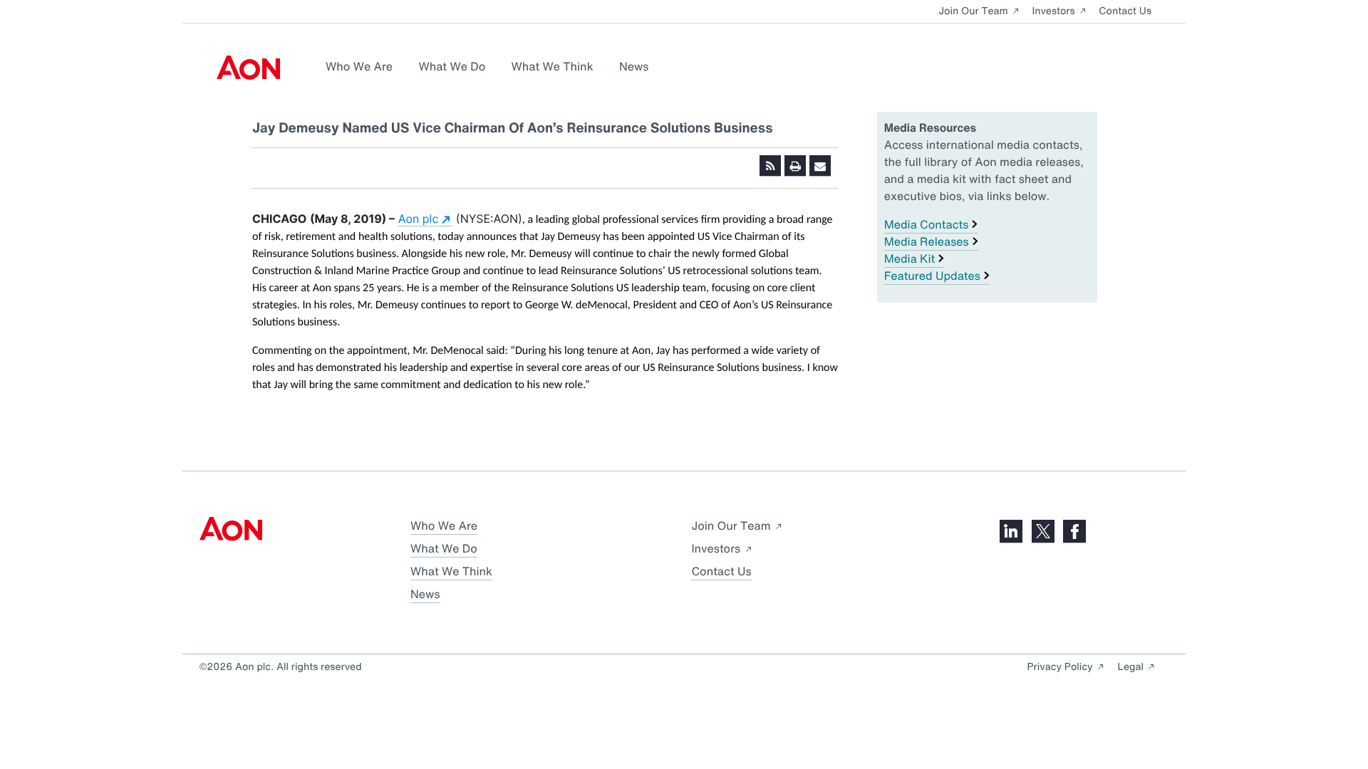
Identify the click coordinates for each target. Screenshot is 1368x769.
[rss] (770, 166)
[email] (820, 166)
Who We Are (359, 66)
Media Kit (910, 258)
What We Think (553, 66)
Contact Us (1125, 11)
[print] (795, 166)
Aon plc (418, 218)
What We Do (451, 66)
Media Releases (926, 241)
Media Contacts (926, 224)
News (633, 66)
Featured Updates (932, 275)
